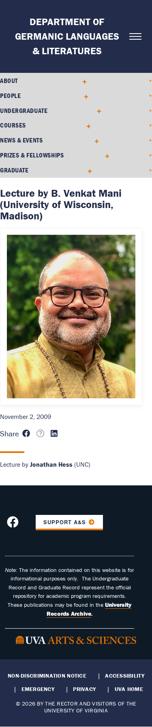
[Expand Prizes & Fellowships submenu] (104, 155)
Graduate (14, 170)
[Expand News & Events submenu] (93, 140)
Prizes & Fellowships (32, 155)
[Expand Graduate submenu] (87, 170)
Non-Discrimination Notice (47, 675)
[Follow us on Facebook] (14, 524)
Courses (13, 125)
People (10, 95)
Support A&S (64, 522)
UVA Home (129, 689)
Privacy (84, 689)
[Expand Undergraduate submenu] (96, 110)
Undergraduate (23, 110)
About (9, 81)
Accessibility (124, 675)
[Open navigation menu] (131, 36)
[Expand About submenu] (81, 80)
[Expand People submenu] (83, 95)
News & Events (21, 140)
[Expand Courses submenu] (85, 125)
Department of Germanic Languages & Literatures (67, 36)
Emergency (37, 689)
